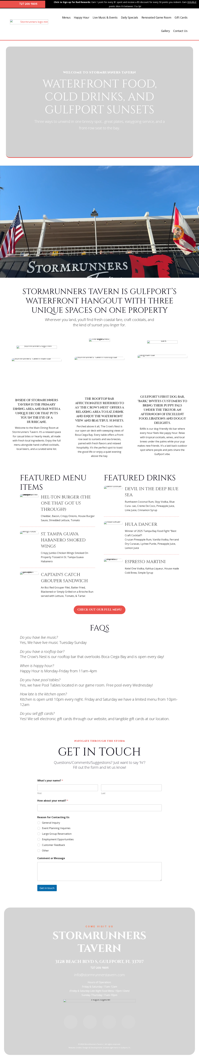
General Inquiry (51, 822)
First (39, 793)
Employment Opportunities (58, 839)
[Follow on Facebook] (90, 1022)
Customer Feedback (53, 845)
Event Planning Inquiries (56, 828)
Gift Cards (181, 17)
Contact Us (180, 31)
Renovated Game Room (156, 17)
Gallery (165, 31)
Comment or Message (51, 858)
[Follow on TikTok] (109, 1022)
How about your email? (52, 800)
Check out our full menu (99, 610)
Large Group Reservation (57, 833)
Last (103, 793)
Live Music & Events (105, 17)
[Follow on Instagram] (70, 1022)
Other (45, 850)
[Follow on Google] (128, 1022)
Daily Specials (129, 17)
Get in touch (47, 888)
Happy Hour (81, 17)
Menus (66, 17)
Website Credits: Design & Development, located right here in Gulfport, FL (99, 1047)
